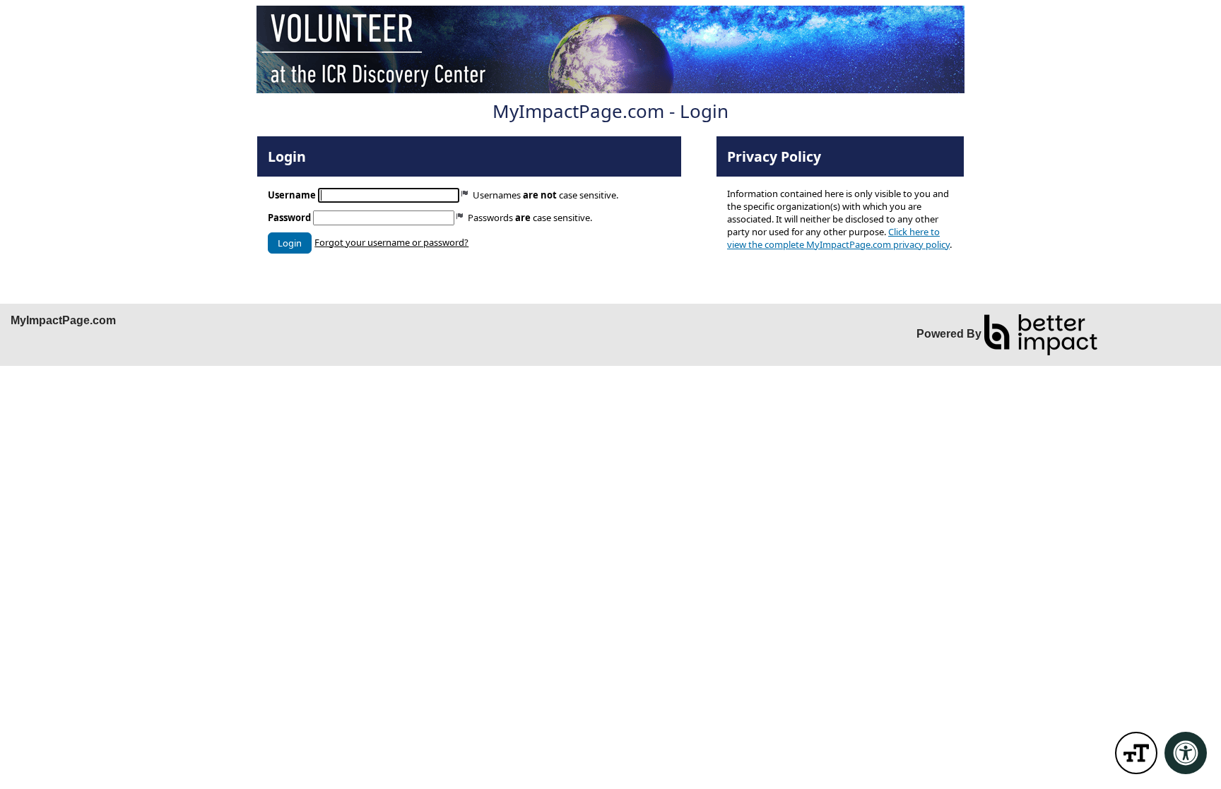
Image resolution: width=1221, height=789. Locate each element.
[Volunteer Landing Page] (610, 49)
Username (292, 195)
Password (289, 217)
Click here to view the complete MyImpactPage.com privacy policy (838, 238)
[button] (290, 243)
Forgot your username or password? (391, 242)
